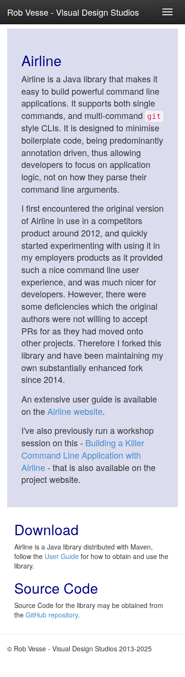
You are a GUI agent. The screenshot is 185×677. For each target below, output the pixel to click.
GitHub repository (52, 614)
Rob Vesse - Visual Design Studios (73, 12)
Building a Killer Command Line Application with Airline (82, 454)
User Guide (62, 556)
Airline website (74, 411)
